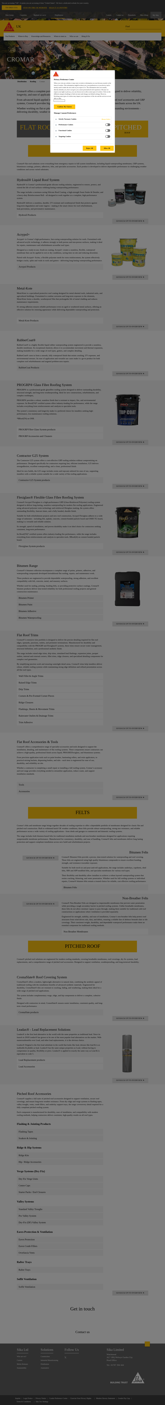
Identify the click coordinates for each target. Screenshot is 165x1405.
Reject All (89, 148)
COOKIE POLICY (59, 100)
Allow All (107, 148)
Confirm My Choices (64, 107)
